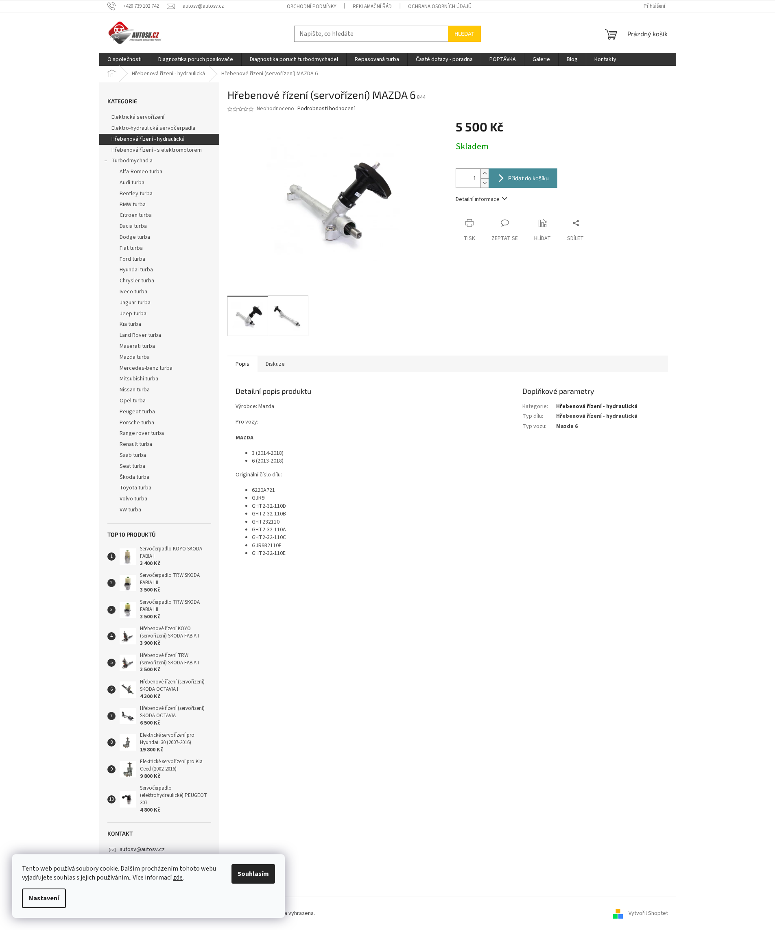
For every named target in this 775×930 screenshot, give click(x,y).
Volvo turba (133, 499)
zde (178, 877)
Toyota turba (135, 488)
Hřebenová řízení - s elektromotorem (156, 150)
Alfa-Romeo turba (141, 172)
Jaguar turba (135, 303)
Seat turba (132, 466)
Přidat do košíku (528, 178)
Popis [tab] (242, 364)
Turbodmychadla (132, 161)
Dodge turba (135, 237)
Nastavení (44, 898)
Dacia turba (133, 226)
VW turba (130, 510)
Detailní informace (478, 199)
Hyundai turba (136, 270)
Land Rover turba (140, 335)
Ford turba (132, 259)
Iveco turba (133, 292)
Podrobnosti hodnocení (326, 109)
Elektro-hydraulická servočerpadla (153, 128)
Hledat (464, 33)
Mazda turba (135, 357)
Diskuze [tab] (275, 364)
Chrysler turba (137, 281)
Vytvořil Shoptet (648, 913)
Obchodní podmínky (311, 6)
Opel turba (133, 401)
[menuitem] (124, 59)
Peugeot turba (137, 412)
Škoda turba (134, 477)
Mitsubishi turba (139, 379)
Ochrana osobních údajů (440, 6)
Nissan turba (135, 390)
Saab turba (133, 455)
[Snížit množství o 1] (484, 183)
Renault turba (136, 444)
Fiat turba (131, 248)
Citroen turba (136, 215)
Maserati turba (137, 346)
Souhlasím (253, 873)
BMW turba (133, 205)
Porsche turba (137, 423)
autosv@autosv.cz (142, 849)
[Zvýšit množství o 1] (484, 173)
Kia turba (130, 324)
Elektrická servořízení (138, 117)
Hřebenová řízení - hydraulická (148, 139)
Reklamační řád (372, 6)
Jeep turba (133, 314)
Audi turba (132, 183)
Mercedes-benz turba (146, 368)
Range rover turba (142, 433)
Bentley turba (136, 194)
